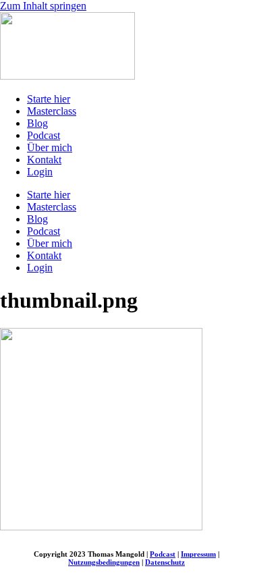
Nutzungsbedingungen (104, 562)
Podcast (43, 135)
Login (40, 171)
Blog (37, 123)
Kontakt (44, 159)
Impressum (198, 554)
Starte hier (48, 99)
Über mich (49, 147)
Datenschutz (165, 562)
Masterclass (51, 111)
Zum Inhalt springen (43, 5)
